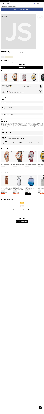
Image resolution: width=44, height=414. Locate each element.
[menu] (1, 3)
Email (25, 142)
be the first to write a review (22, 221)
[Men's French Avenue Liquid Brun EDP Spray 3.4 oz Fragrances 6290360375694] (11, 176)
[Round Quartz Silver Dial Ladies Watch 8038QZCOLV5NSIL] (23, 152)
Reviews (3, 199)
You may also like (5, 70)
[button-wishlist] (40, 3)
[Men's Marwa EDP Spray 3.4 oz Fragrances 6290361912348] (23, 176)
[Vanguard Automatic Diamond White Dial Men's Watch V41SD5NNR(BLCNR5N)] (41, 17)
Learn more (35, 86)
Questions (10, 199)
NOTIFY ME (22, 67)
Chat (28, 142)
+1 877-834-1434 (21, 142)
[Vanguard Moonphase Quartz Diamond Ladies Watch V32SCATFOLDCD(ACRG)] (36, 152)
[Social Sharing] (39, 17)
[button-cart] (42, 3)
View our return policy (20, 138)
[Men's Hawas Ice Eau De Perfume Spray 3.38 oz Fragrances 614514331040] (36, 176)
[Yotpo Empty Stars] (3, 55)
